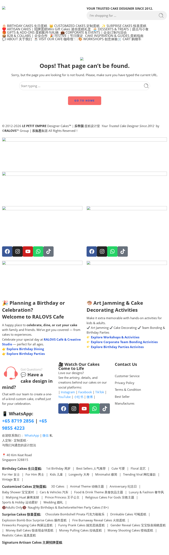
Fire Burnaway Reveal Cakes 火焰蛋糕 (98, 520)
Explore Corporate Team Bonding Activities (124, 342)
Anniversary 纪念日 (123, 486)
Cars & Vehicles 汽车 (54, 492)
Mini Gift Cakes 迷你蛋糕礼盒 (69, 29)
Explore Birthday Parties (26, 354)
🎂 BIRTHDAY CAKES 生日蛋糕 (24, 25)
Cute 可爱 (118, 468)
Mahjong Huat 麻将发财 (22, 497)
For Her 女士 (11, 474)
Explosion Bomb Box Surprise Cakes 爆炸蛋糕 (34, 520)
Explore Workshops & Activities (114, 337)
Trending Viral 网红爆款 (139, 474)
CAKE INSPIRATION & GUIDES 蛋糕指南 (114, 35)
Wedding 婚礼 (53, 502)
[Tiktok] (48, 251)
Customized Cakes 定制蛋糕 (24, 486)
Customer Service (127, 376)
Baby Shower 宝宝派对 (18, 492)
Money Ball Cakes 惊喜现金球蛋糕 (29, 530)
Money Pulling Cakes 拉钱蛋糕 (80, 530)
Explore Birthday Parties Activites (117, 347)
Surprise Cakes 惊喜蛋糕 (21, 514)
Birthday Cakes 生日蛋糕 (21, 468)
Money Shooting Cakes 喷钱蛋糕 (130, 530)
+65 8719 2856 (18, 421)
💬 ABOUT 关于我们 (17, 39)
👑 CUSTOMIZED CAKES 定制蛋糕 (74, 25)
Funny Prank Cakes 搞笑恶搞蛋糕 (81, 525)
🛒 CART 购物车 (129, 39)
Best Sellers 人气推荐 (91, 468)
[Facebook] (7, 251)
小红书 (78, 397)
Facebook (85, 392)
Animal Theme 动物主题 (87, 486)
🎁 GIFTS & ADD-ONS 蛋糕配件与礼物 (30, 32)
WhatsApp (32, 435)
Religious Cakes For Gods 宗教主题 (109, 497)
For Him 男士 (35, 474)
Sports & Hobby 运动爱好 (20, 502)
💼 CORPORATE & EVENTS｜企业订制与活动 (94, 32)
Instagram (68, 392)
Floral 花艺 (138, 468)
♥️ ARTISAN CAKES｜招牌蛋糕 (24, 29)
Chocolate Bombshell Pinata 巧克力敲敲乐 (74, 514)
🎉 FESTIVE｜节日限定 (66, 35)
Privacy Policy (124, 383)
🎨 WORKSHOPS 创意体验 (98, 39)
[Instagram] (17, 251)
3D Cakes (57, 486)
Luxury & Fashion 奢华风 (146, 492)
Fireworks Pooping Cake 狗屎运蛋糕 (27, 525)
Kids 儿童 (56, 474)
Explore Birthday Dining (25, 349)
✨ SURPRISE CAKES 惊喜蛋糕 (124, 25)
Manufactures (124, 403)
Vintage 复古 (11, 479)
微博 (90, 397)
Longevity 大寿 (79, 474)
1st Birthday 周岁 (58, 468)
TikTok (99, 392)
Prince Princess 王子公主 (62, 497)
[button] (25, 25)
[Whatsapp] (38, 251)
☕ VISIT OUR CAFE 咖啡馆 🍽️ (56, 39)
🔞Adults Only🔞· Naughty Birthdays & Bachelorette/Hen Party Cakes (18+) (55, 507)
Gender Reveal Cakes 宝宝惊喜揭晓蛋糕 (138, 525)
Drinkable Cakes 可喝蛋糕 (128, 514)
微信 (45, 435)
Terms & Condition (128, 390)
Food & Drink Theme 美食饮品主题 (98, 492)
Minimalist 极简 (106, 474)
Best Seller (122, 397)
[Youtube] (28, 251)
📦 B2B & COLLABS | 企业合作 (25, 35)
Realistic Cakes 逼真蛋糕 (19, 535)
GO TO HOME (84, 100)
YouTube (64, 397)
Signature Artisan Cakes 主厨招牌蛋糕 (32, 542)
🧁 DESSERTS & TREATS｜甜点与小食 (121, 29)
